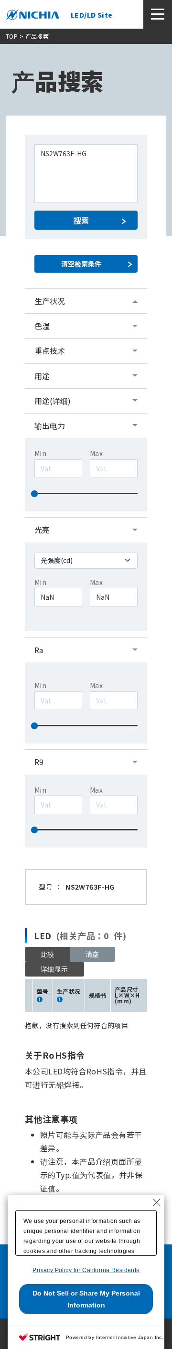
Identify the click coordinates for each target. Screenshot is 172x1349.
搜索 (81, 220)
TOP (12, 36)
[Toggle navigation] (157, 14)
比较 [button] (47, 954)
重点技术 (49, 350)
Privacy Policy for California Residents (85, 1270)
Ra (38, 650)
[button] (54, 969)
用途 (42, 376)
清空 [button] (92, 954)
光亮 (42, 529)
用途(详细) (52, 400)
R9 (38, 761)
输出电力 (49, 425)
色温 (42, 325)
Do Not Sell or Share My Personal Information (86, 1299)
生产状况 (49, 301)
